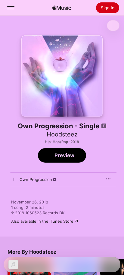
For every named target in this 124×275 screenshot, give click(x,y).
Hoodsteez (62, 134)
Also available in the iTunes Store (42, 221)
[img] (61, 8)
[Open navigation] (10, 7)
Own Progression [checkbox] (36, 179)
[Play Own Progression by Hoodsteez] (14, 179)
